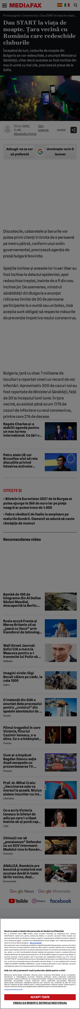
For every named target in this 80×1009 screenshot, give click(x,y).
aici (64, 957)
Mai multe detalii (36, 943)
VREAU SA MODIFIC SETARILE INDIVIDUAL (40, 1002)
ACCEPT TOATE (40, 997)
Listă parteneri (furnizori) (13, 990)
